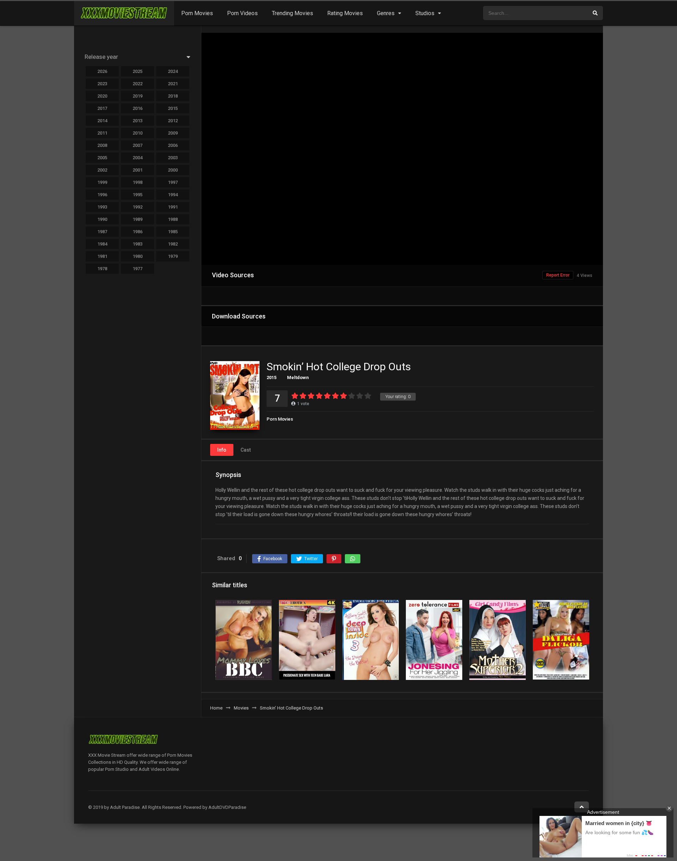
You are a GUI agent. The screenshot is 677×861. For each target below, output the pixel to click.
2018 (173, 96)
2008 (102, 145)
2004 (137, 157)
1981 (102, 256)
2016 (137, 108)
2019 (137, 96)
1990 (102, 219)
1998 (137, 182)
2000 (173, 170)
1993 (102, 207)
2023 (102, 83)
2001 (137, 170)
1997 (173, 182)
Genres (386, 13)
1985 (173, 231)
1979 (173, 256)
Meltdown (298, 377)
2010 (137, 133)
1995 (137, 194)
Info (221, 450)
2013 (137, 120)
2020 (102, 96)
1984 (102, 244)
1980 (137, 256)
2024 (173, 71)
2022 (137, 83)
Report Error (557, 275)
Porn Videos (242, 13)
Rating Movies (345, 13)
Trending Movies (292, 13)
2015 (271, 377)
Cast (245, 450)
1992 (137, 207)
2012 (173, 120)
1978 (102, 268)
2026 (102, 71)
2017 (102, 108)
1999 (102, 182)
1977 (137, 268)
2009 (173, 133)
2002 (102, 170)
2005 (102, 157)
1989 (137, 219)
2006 (173, 145)
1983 (137, 244)
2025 (137, 71)
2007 (137, 145)
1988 (173, 219)
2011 (102, 133)
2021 (173, 83)
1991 (173, 207)
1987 (102, 231)
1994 (173, 194)
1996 (102, 194)
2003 (173, 157)
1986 (137, 231)
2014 (102, 120)
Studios (424, 13)
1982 (173, 244)
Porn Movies (197, 13)
